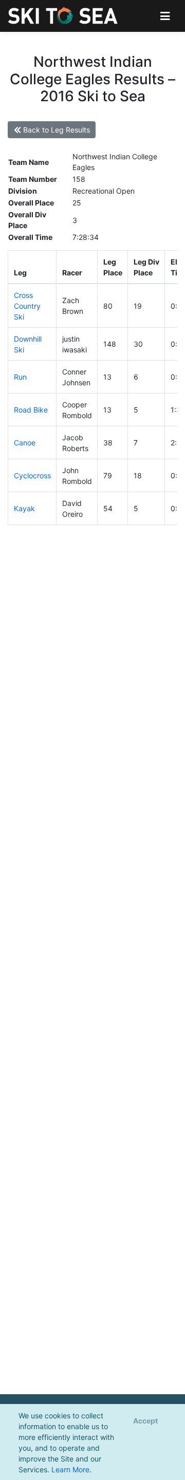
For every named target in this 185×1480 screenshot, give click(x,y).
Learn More (70, 1469)
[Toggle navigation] (165, 16)
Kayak (24, 508)
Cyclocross (32, 475)
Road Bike (31, 409)
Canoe (24, 442)
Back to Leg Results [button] (55, 129)
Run (20, 376)
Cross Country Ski (27, 306)
